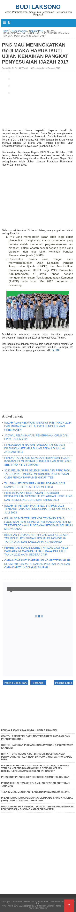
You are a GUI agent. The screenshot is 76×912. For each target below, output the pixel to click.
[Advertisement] (38, 101)
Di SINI (55, 350)
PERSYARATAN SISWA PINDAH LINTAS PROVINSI (29, 730)
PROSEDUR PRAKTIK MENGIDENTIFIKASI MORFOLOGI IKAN (35, 777)
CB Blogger (40, 906)
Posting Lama (63, 682)
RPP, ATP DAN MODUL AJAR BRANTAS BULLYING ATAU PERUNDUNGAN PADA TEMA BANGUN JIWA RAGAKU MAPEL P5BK (36, 757)
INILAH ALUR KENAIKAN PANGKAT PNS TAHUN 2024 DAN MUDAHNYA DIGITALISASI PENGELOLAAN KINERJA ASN (38, 426)
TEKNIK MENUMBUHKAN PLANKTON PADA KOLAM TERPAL (35, 792)
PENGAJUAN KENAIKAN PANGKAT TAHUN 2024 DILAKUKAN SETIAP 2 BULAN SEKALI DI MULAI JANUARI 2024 (34, 448)
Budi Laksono (38, 7)
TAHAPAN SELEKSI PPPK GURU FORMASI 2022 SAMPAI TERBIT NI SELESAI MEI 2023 (34, 485)
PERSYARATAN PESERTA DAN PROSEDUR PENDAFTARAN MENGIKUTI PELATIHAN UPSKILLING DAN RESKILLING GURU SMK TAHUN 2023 (38, 496)
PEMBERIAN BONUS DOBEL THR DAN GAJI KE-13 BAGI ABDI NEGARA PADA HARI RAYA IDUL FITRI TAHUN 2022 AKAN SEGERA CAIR (36, 551)
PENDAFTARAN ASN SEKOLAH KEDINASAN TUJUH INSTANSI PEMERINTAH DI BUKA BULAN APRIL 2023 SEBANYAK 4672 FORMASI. (37, 461)
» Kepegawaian (38, 68)
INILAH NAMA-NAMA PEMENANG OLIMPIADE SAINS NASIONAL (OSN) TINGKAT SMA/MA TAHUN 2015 (37, 799)
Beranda (38, 682)
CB (1, 911)
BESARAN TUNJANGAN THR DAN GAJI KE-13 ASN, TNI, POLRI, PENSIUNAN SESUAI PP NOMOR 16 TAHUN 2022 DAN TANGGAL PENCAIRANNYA (36, 538)
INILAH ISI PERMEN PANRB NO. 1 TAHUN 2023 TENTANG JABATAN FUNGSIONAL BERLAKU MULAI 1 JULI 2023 (38, 509)
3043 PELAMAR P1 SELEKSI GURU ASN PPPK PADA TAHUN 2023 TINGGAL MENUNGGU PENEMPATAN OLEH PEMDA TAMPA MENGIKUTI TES (37, 474)
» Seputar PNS (53, 68)
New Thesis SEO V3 (11, 906)
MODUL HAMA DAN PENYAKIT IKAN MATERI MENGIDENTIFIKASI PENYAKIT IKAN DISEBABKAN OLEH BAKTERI (37, 808)
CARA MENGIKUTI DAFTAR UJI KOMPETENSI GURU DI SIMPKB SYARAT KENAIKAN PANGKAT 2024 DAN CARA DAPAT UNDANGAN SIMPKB (37, 564)
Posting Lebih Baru (15, 682)
